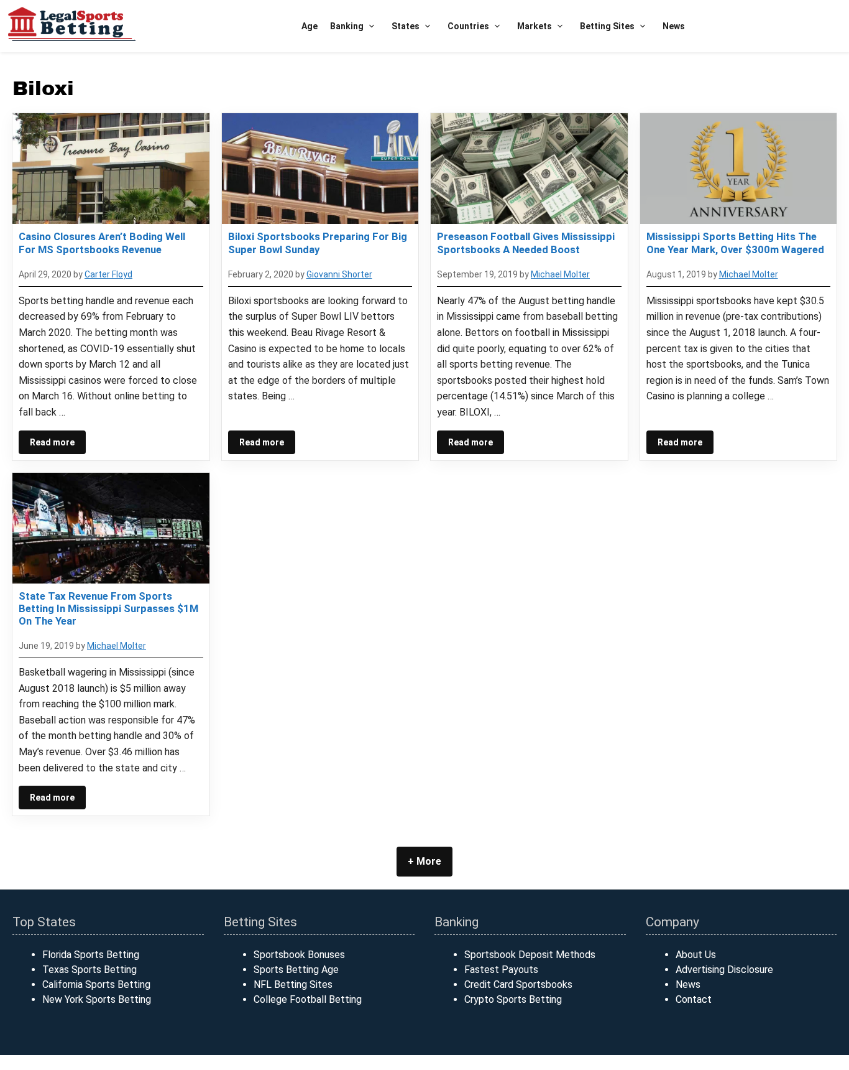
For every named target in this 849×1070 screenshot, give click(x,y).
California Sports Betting (96, 984)
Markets (534, 26)
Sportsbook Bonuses (299, 955)
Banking (347, 26)
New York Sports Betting (96, 999)
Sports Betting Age (296, 969)
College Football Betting (308, 999)
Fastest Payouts (501, 969)
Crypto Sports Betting (513, 999)
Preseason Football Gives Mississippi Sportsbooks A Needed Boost (526, 242)
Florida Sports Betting (90, 955)
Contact (694, 999)
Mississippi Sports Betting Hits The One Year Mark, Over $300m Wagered (735, 242)
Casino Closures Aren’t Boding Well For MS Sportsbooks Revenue (102, 242)
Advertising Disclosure (724, 969)
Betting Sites (607, 26)
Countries (468, 26)
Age (309, 26)
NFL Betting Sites (293, 984)
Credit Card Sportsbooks (518, 984)
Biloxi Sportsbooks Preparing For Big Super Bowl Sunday (317, 242)
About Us (696, 955)
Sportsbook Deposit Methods (529, 955)
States (406, 26)
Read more (52, 442)
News (674, 26)
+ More (424, 861)
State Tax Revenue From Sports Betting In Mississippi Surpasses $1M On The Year (108, 608)
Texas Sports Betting (89, 969)
